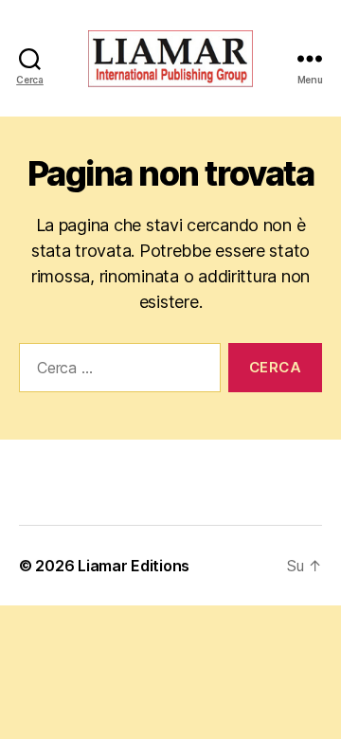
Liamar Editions (133, 565)
